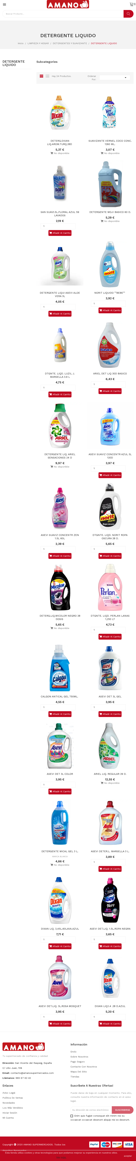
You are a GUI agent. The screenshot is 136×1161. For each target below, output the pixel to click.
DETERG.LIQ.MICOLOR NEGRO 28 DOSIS (60, 617)
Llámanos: (8, 1078)
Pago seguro (77, 1061)
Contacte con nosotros (83, 1066)
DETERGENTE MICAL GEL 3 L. (59, 851)
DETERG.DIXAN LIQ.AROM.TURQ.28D (60, 142)
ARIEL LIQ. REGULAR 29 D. (110, 773)
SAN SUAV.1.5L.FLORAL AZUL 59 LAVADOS (60, 214)
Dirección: (8, 1063)
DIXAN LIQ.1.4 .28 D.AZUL (110, 1006)
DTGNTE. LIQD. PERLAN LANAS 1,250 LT (110, 617)
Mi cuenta (8, 1117)
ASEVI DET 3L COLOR (60, 773)
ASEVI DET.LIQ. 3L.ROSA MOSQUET (60, 1006)
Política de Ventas (12, 1097)
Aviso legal (8, 1092)
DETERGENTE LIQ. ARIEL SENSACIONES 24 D (60, 456)
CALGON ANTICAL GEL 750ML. (60, 696)
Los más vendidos (12, 1107)
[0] (132, 4)
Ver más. (61, 1157)
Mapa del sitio (78, 1071)
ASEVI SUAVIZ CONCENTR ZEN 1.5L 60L (60, 537)
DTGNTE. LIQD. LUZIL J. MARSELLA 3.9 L (60, 375)
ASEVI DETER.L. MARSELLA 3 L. (110, 851)
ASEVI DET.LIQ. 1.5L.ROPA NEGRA (110, 928)
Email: (6, 1073)
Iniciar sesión (9, 1112)
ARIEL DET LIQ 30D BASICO (110, 373)
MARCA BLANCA (60, 857)
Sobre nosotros (79, 1056)
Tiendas (74, 1076)
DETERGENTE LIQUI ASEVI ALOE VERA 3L (60, 294)
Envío (73, 1051)
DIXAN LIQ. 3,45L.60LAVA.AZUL (60, 928)
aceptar (128, 1156)
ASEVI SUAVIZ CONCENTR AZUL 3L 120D (110, 456)
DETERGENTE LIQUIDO (13, 63)
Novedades (8, 1102)
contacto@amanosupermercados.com (32, 1073)
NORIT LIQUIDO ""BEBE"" (110, 292)
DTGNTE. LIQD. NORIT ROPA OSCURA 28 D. (110, 537)
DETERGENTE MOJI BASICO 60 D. (110, 212)
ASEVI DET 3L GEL (110, 696)
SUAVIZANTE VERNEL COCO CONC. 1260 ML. (110, 142)
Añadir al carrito (61, 233)
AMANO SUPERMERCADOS (38, 1144)
